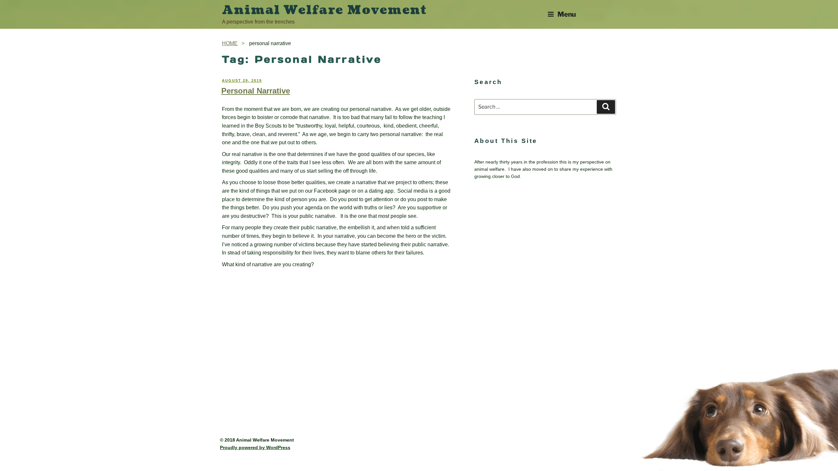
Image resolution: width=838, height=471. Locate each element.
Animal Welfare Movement (324, 10)
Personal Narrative (255, 90)
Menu (566, 14)
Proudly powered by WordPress (255, 447)
